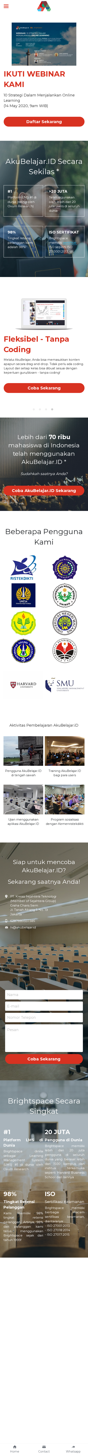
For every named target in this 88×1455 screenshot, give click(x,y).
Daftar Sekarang (44, 121)
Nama (12, 995)
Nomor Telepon (21, 1017)
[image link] (44, 6)
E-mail (13, 1006)
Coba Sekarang (44, 388)
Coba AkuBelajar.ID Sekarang (44, 490)
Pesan (13, 1030)
